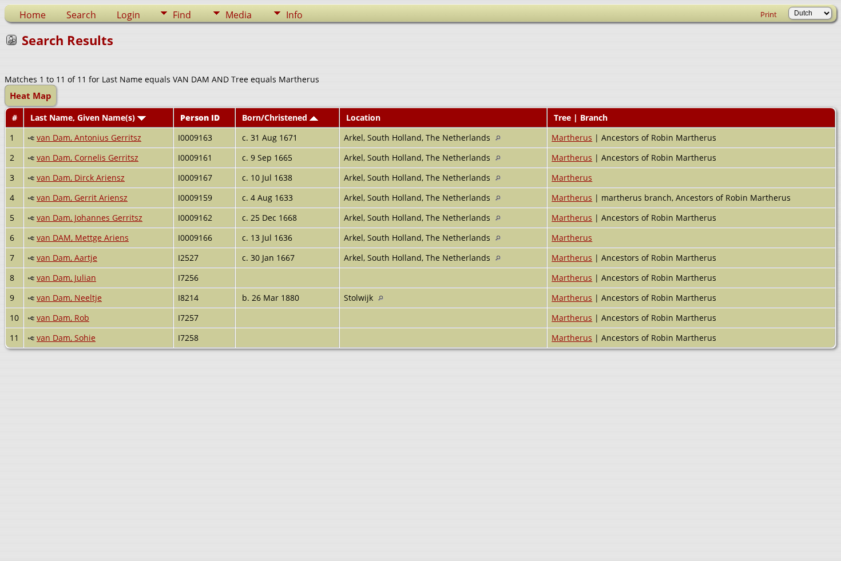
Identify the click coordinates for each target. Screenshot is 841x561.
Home (32, 15)
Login (128, 15)
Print (768, 14)
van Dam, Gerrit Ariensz (82, 197)
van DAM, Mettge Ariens (83, 237)
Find (182, 15)
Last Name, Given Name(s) (83, 117)
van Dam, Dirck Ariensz (81, 177)
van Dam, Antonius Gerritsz (89, 137)
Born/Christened (276, 117)
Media (238, 15)
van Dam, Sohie (66, 337)
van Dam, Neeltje (69, 297)
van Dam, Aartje (67, 257)
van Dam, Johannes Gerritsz (89, 217)
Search (81, 15)
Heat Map (30, 95)
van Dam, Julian (66, 277)
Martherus (572, 137)
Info (294, 15)
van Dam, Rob (63, 317)
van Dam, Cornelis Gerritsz (87, 157)
